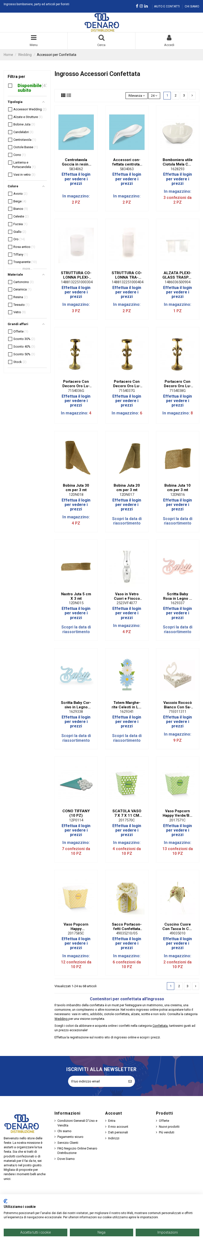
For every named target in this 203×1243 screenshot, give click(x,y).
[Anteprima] (79, 153)
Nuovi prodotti (169, 1126)
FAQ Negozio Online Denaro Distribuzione (77, 1151)
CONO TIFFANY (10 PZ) (76, 813)
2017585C (76, 933)
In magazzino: (76, 195)
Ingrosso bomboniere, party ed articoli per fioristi (36, 4)
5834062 (76, 169)
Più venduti (166, 1132)
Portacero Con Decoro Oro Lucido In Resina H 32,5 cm (76, 383)
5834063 (127, 169)
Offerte (164, 1121)
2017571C (177, 820)
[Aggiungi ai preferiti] (73, 153)
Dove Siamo (66, 1159)
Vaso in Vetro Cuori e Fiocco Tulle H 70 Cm (127, 596)
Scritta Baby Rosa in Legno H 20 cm (177, 596)
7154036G (76, 390)
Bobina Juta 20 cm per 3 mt (127, 487)
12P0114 (76, 820)
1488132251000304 (77, 282)
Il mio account (118, 1126)
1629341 (127, 711)
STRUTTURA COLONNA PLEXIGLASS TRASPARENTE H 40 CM (76, 275)
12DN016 (177, 494)
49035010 (177, 933)
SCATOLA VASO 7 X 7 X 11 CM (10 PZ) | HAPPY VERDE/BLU (126, 813)
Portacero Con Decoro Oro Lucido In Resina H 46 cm (177, 383)
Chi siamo (64, 1131)
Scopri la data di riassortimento (127, 521)
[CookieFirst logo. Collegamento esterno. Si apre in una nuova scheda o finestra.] (5, 1201)
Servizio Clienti (67, 1143)
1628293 (177, 169)
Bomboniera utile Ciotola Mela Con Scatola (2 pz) (178, 162)
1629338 (76, 711)
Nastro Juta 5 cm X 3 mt (76, 596)
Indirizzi (113, 1138)
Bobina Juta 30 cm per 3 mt (76, 487)
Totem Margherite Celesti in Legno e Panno (127, 704)
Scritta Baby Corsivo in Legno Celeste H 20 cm (76, 704)
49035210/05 (126, 933)
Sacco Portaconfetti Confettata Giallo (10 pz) (127, 926)
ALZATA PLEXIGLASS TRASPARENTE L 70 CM (177, 275)
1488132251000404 (127, 282)
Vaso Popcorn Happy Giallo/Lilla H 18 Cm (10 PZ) (76, 926)
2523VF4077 (127, 603)
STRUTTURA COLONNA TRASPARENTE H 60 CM (127, 275)
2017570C (127, 820)
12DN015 (76, 603)
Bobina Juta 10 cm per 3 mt (177, 487)
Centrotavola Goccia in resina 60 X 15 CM (76, 162)
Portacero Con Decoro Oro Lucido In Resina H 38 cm (127, 383)
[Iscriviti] (130, 1081)
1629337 (177, 603)
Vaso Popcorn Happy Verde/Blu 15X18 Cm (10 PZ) (178, 813)
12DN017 (127, 494)
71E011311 (177, 711)
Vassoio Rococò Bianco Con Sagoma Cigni (177, 704)
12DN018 (76, 494)
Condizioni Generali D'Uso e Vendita (77, 1123)
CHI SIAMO (192, 6)
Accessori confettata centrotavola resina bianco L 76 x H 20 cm (126, 162)
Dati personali (118, 1132)
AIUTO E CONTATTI (167, 6)
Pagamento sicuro (70, 1137)
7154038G (177, 390)
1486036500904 (177, 282)
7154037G (127, 390)
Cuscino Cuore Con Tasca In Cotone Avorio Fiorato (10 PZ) (177, 926)
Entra (111, 1121)
